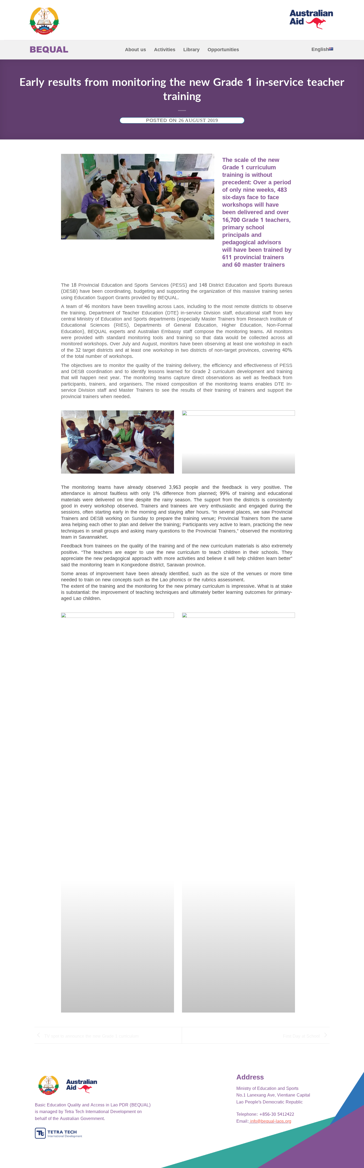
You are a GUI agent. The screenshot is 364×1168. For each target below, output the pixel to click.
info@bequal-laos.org (270, 1121)
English (320, 49)
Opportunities (223, 49)
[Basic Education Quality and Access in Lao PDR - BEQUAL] (68, 21)
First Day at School (302, 1036)
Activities (164, 49)
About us (135, 49)
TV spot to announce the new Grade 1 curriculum (91, 1036)
